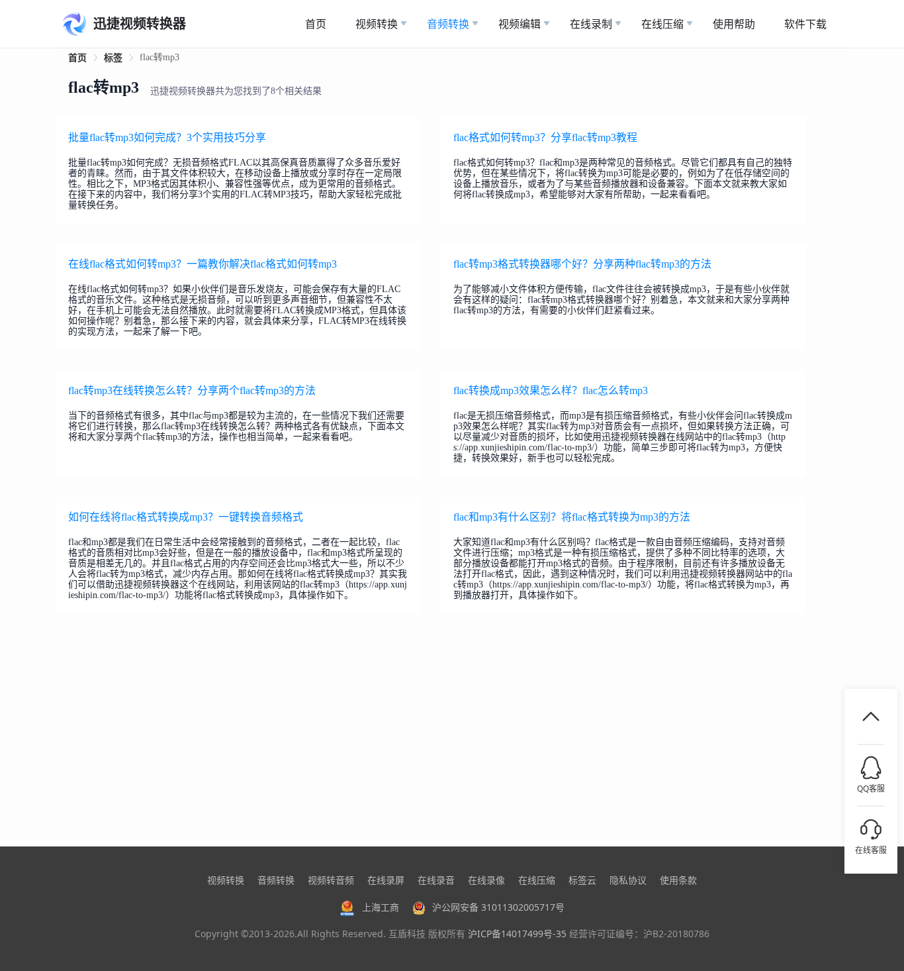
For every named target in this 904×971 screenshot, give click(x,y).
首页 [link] (77, 58)
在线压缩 (536, 880)
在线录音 (436, 880)
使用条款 (678, 880)
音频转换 (275, 880)
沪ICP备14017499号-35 (517, 933)
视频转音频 (331, 880)
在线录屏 (385, 880)
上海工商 (380, 907)
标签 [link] (113, 58)
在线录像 (486, 880)
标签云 (582, 880)
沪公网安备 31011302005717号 (498, 907)
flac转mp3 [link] (159, 57)
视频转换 (225, 880)
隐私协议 (628, 880)
